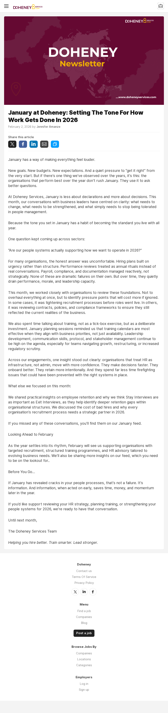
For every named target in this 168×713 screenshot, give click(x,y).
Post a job (84, 633)
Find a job (84, 611)
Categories (84, 665)
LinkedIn (84, 591)
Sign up (84, 690)
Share (23, 144)
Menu (7, 6)
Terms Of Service (84, 577)
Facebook (92, 591)
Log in (84, 684)
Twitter (75, 591)
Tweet (12, 144)
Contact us (84, 571)
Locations (84, 659)
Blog (84, 623)
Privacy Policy (84, 583)
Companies (84, 617)
